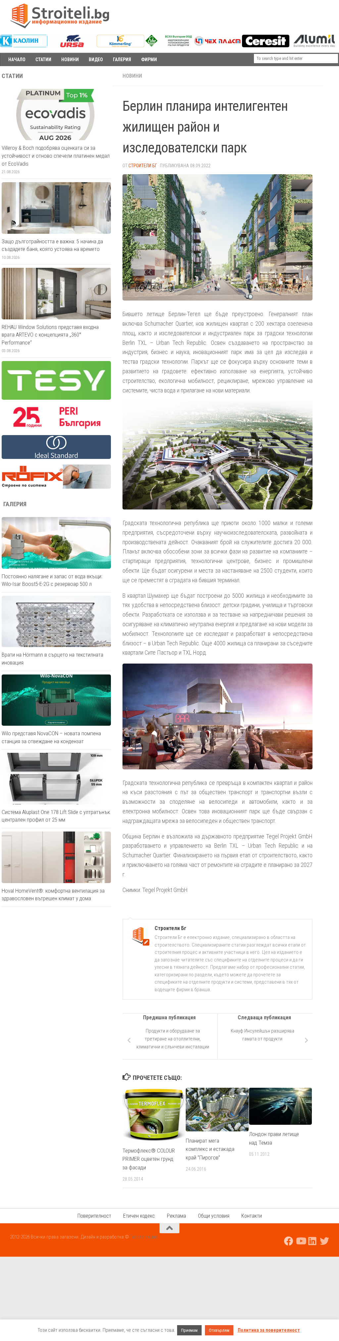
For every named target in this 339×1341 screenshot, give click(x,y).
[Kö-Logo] (120, 46)
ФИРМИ (149, 59)
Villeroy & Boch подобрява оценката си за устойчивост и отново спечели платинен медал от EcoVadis (56, 155)
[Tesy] (56, 398)
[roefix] (56, 487)
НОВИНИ (70, 59)
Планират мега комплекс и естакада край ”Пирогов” (210, 1149)
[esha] (169, 45)
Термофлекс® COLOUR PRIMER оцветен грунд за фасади (148, 1159)
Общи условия (213, 1216)
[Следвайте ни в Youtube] (300, 1241)
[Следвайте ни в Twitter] (324, 1241)
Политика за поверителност (269, 1330)
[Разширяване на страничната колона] (330, 76)
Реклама (176, 1216)
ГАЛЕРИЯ (122, 59)
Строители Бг (142, 165)
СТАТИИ (43, 59)
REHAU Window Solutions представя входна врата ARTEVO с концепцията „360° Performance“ (50, 335)
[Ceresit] (265, 46)
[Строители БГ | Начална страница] (59, 15)
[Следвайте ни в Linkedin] (312, 1241)
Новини (132, 76)
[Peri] (56, 428)
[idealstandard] (56, 457)
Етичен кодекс (139, 1216)
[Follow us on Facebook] (288, 1241)
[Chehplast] (217, 46)
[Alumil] (314, 46)
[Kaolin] (23, 46)
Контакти (251, 1216)
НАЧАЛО (16, 59)
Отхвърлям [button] (219, 1330)
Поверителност (94, 1216)
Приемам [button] (189, 1330)
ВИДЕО (96, 59)
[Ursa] (72, 46)
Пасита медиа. (144, 1237)
